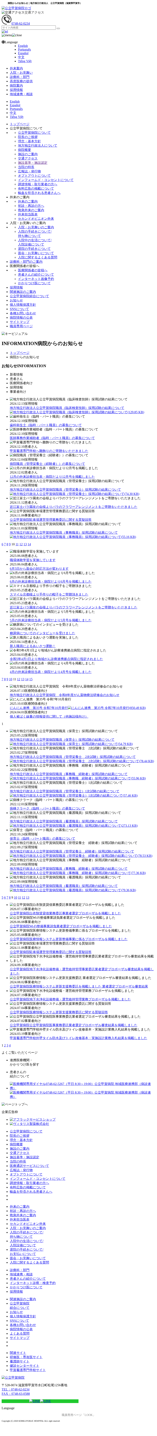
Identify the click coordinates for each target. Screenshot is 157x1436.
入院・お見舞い (21, 72)
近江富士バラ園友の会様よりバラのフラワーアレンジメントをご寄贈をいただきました (73, 506)
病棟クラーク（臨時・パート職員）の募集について (47, 808)
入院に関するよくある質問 (37, 257)
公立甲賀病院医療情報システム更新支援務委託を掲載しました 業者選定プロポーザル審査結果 (79, 986)
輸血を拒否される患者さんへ (39, 193)
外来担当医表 (28, 214)
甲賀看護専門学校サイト (28, 1370)
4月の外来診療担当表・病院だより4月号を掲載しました (51, 672)
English (23, 46)
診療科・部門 (19, 77)
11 (17, 544)
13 (25, 544)
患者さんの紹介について (36, 274)
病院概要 (24, 150)
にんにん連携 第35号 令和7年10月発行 (78, 708)
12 (21, 544)
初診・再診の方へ (31, 205)
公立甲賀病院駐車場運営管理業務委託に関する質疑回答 (51, 519)
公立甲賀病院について (34, 132)
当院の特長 (26, 167)
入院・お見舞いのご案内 (36, 227)
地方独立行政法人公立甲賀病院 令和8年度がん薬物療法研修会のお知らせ (64, 695)
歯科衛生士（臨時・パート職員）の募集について (46, 425)
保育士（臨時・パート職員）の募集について (42, 838)
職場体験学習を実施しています (33, 560)
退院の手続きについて (34, 248)
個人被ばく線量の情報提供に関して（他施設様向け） (49, 716)
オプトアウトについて (34, 175)
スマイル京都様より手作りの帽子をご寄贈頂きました (49, 594)
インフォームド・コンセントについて (46, 180)
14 (29, 544)
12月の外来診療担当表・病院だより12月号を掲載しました (52, 476)
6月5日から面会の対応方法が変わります (39, 568)
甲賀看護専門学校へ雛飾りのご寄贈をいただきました (49, 451)
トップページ (19, 124)
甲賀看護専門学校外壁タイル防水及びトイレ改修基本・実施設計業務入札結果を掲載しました (78, 1038)
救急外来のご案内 (31, 210)
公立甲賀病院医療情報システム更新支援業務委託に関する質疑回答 (59, 1012)
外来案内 (16, 68)
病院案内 (16, 85)
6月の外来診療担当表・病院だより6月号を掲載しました (51, 581)
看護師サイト (19, 1361)
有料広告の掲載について (36, 188)
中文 (21, 57)
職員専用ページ (21, 326)
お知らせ (16, 300)
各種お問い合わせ (23, 313)
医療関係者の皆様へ (32, 270)
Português (24, 49)
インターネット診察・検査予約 (33, 1283)
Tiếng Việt (24, 61)
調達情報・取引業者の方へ (37, 184)
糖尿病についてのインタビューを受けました (42, 633)
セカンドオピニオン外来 (36, 218)
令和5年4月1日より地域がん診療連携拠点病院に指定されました (56, 659)
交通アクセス (34, 12)
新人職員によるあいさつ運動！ (33, 646)
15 (31, 679)
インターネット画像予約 (36, 279)
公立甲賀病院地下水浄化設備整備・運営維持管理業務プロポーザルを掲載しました (70, 999)
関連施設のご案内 (23, 291)
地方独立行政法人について (37, 145)
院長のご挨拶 (28, 137)
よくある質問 (19, 1333)
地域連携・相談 (21, 94)
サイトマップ (19, 322)
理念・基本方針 (29, 141)
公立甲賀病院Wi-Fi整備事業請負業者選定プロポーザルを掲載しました (61, 926)
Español (23, 53)
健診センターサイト (24, 1365)
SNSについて (19, 309)
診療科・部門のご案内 (26, 261)
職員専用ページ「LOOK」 (78, 1415)
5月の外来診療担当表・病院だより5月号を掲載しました (51, 620)
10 (10, 679)
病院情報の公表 (21, 317)
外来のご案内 (28, 201)
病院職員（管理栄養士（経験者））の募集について (47, 463)
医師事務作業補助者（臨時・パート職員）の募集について (52, 438)
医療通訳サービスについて (29, 1166)
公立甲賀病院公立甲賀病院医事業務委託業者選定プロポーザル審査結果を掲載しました (73, 1025)
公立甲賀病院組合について (29, 296)
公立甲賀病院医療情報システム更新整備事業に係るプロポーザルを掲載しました (69, 939)
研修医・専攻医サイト (26, 1357)
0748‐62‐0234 (20, 23)
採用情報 (16, 90)
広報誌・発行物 (29, 171)
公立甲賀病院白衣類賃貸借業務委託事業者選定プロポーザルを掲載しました (65, 913)
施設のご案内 (28, 154)
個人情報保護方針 (23, 304)
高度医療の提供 (21, 81)
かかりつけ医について (34, 283)
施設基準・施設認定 (32, 162)
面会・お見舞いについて (36, 253)
